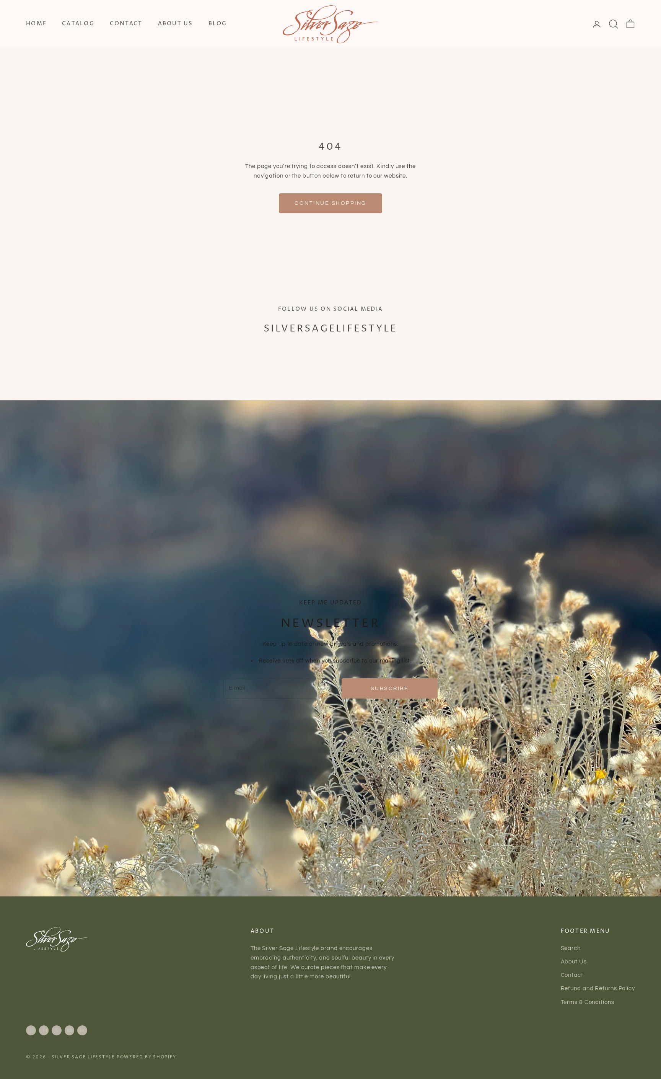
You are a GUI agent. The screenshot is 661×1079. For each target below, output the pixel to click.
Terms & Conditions (587, 1002)
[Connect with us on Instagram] (31, 1030)
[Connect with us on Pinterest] (57, 1030)
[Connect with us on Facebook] (44, 1030)
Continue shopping (330, 203)
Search (571, 948)
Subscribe (390, 688)
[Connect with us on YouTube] (70, 1030)
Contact (126, 24)
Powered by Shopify (146, 1057)
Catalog (78, 24)
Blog (217, 24)
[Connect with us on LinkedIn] (82, 1030)
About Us (175, 24)
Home (36, 24)
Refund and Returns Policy (598, 988)
